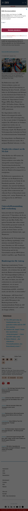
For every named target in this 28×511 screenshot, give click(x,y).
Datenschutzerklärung (11, 35)
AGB (21, 35)
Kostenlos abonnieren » (14, 30)
